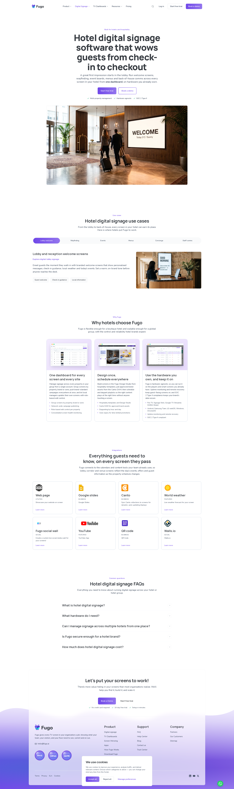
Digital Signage (81, 6)
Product (66, 6)
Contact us (141, 745)
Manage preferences (127, 779)
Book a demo (194, 6)
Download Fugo (111, 754)
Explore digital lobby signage (46, 259)
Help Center (142, 736)
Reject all (107, 779)
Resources (116, 6)
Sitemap (173, 741)
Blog (139, 741)
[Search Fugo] (152, 6)
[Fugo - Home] (38, 6)
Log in (161, 6)
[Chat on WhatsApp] (220, 784)
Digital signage (110, 732)
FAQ (139, 732)
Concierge (159, 240)
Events (103, 240)
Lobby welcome (46, 240)
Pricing (128, 6)
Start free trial (176, 6)
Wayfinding (74, 240)
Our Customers (176, 736)
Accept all (92, 779)
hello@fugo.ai (43, 743)
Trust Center (142, 749)
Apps (106, 745)
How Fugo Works (111, 749)
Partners (173, 732)
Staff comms (187, 240)
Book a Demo (107, 701)
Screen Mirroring (111, 741)
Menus (131, 240)
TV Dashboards (99, 6)
